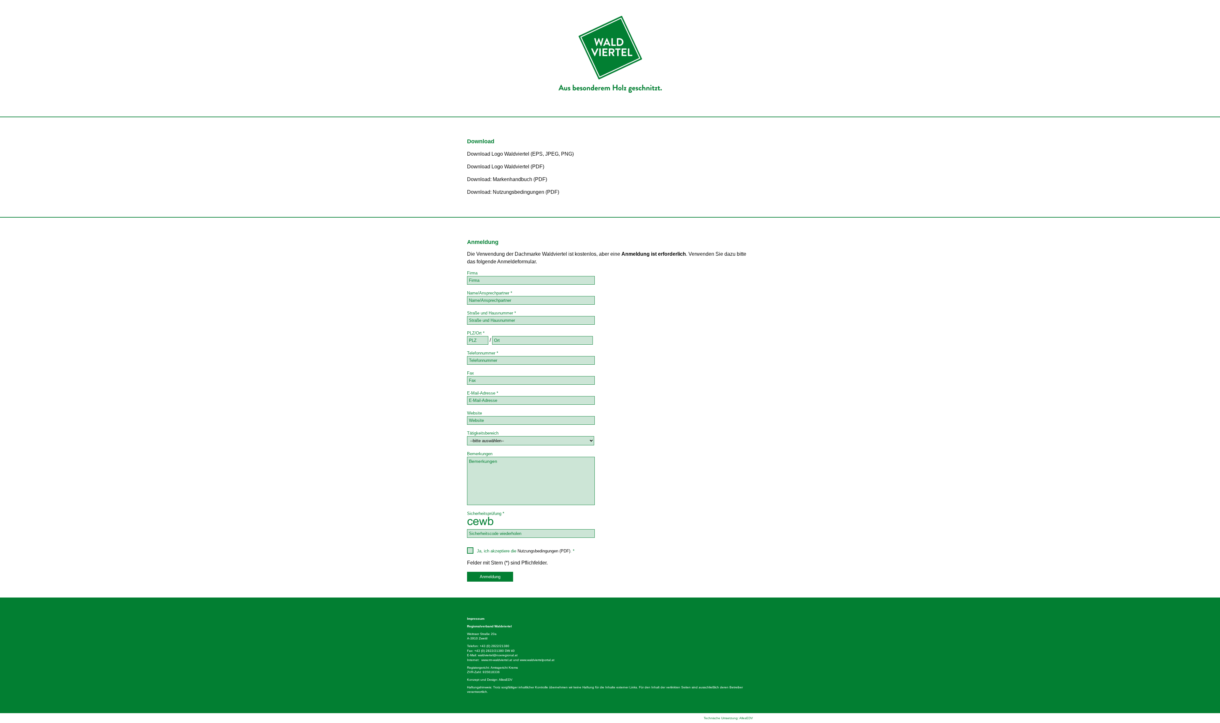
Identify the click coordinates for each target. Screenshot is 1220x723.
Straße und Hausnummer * (491, 313)
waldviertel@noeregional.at (498, 655)
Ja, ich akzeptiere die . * (524, 551)
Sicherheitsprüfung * (485, 513)
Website (474, 413)
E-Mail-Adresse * (482, 393)
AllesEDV (505, 679)
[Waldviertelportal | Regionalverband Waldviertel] (610, 115)
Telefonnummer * (482, 353)
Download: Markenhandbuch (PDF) (507, 179)
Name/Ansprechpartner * (489, 293)
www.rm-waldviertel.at (496, 660)
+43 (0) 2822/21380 (494, 646)
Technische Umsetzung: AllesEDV (728, 718)
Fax (470, 373)
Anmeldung (490, 576)
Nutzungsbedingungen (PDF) (544, 551)
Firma (472, 273)
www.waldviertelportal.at (537, 660)
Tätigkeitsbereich (482, 433)
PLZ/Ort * (476, 333)
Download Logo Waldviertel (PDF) (505, 166)
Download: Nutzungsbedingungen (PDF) (513, 192)
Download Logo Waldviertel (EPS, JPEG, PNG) (520, 154)
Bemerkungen (479, 453)
